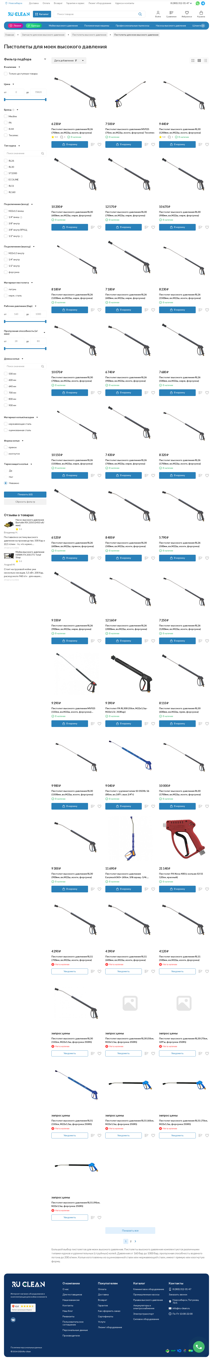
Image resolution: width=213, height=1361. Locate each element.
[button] (203, 26)
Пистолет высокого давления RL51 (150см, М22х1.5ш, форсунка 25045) (72, 1122)
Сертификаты (105, 1316)
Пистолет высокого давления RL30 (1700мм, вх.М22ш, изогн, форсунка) (180, 792)
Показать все (130, 1230)
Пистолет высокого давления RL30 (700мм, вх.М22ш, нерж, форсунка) (126, 213)
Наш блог (68, 1310)
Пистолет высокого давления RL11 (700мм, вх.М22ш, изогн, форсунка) (72, 958)
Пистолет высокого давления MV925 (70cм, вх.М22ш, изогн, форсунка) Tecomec (129, 131)
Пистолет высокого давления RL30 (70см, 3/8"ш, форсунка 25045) (183, 1040)
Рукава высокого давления (148, 1299)
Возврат (58, 3)
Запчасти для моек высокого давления (43, 34)
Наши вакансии (71, 1299)
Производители (71, 1335)
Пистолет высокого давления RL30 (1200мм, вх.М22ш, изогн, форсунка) (180, 131)
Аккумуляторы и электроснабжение (143, 1307)
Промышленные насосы (146, 1294)
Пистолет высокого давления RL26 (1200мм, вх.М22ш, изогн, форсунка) (180, 627)
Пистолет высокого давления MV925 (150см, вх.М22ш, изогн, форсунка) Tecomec (73, 710)
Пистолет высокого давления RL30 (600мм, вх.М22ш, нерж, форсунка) (72, 213)
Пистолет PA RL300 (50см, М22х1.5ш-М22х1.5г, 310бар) (126, 710)
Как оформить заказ (109, 1310)
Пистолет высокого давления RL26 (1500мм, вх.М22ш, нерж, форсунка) (72, 462)
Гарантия (103, 1305)
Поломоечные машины (96, 25)
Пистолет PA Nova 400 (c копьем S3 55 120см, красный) (181, 875)
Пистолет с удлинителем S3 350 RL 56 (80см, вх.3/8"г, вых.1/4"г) (127, 792)
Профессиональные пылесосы (132, 25)
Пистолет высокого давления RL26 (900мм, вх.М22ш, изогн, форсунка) (126, 379)
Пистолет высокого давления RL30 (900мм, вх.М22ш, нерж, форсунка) (179, 213)
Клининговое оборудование (148, 1289)
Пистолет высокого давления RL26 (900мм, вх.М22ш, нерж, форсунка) (72, 627)
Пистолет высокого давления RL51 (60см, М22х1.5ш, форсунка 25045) (129, 1122)
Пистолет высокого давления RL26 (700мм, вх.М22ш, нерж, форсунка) (126, 462)
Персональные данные (75, 1330)
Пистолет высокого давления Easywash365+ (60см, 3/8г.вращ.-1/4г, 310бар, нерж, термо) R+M (126, 875)
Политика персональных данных (26, 1347)
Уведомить (70, 971)
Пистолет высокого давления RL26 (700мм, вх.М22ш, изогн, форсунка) (72, 131)
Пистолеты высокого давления (89, 34)
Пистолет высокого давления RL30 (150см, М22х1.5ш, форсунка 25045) (72, 1040)
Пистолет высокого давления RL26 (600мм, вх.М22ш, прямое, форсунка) (72, 544)
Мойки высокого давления (63, 25)
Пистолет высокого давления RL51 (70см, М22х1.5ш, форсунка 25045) (183, 1122)
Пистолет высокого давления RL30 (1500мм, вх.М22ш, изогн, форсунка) (72, 792)
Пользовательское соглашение (73, 1323)
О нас (66, 1289)
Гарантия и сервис (75, 3)
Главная (9, 34)
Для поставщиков (72, 1294)
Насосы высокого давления (171, 25)
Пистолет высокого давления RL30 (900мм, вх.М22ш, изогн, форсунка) (72, 875)
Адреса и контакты (124, 3)
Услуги (101, 1321)
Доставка (34, 3)
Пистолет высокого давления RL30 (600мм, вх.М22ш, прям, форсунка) (179, 710)
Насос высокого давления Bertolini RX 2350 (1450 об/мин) (30, 522)
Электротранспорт (143, 1313)
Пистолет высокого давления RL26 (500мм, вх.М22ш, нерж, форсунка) (179, 379)
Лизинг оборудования (99, 3)
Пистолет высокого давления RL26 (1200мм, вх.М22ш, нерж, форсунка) (72, 296)
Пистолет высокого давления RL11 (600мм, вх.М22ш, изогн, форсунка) (126, 958)
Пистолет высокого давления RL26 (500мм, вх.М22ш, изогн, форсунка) (179, 544)
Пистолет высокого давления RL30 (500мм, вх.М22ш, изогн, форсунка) (126, 544)
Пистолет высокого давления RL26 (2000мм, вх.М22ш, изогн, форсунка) (126, 627)
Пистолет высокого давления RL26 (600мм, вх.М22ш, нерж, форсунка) (126, 296)
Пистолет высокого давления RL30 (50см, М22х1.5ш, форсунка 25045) (129, 1040)
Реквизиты (68, 1316)
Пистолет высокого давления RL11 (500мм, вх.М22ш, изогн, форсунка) (179, 958)
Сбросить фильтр (25, 501)
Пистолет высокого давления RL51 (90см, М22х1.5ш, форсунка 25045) (75, 1204)
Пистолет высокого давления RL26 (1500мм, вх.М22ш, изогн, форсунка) (180, 296)
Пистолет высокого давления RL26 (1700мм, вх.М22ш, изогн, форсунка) (180, 462)
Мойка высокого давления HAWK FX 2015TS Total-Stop (30, 554)
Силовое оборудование (146, 1319)
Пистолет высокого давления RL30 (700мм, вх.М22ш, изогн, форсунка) (72, 379)
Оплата (46, 3)
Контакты (68, 1305)
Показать (23, 494)
